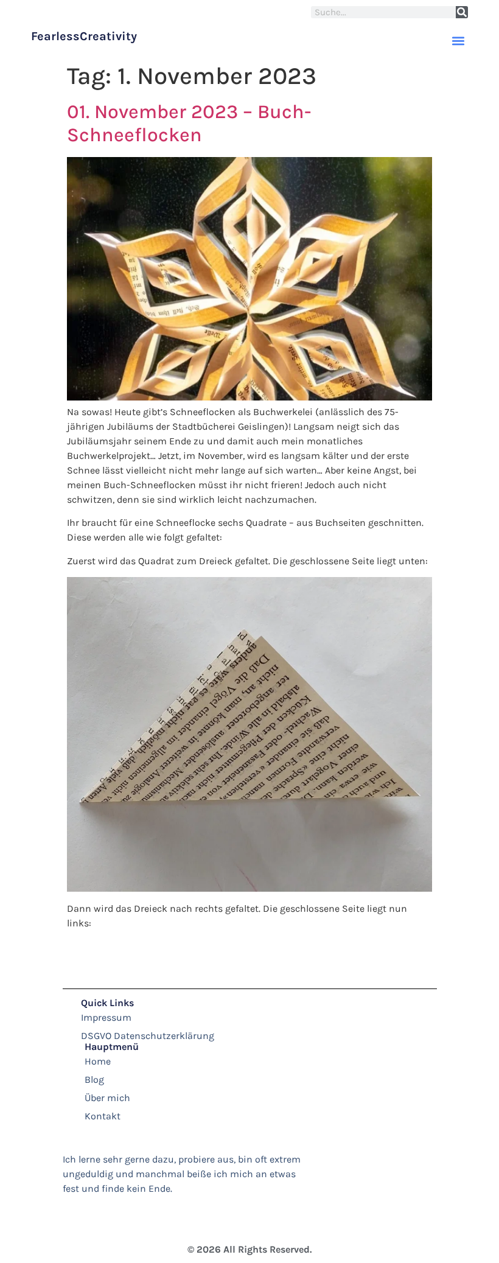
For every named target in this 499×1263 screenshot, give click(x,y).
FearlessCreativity (84, 36)
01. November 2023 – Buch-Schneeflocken (189, 123)
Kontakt (102, 1116)
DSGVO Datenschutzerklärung (147, 1035)
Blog (94, 1079)
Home (98, 1061)
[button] (458, 40)
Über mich (107, 1098)
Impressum (106, 1017)
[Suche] (462, 12)
